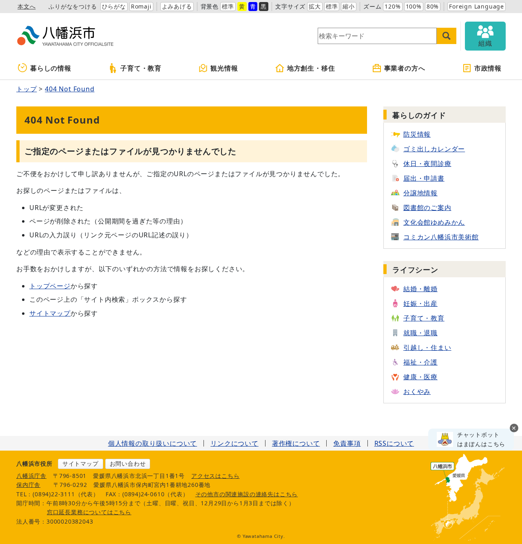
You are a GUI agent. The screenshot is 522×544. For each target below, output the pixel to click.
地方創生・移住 (311, 68)
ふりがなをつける (73, 6)
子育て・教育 (140, 68)
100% (414, 6)
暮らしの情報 (50, 68)
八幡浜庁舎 (31, 476)
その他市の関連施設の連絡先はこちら (246, 494)
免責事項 (347, 443)
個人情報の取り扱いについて (152, 443)
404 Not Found (69, 88)
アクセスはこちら (215, 476)
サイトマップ (50, 313)
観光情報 (224, 68)
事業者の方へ (404, 68)
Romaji (141, 6)
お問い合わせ (128, 463)
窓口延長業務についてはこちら (89, 512)
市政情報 (488, 68)
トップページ (50, 285)
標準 (228, 6)
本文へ (26, 6)
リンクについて (234, 443)
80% (433, 6)
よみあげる (177, 6)
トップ (26, 88)
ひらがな (114, 6)
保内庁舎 (28, 485)
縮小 (349, 6)
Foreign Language (476, 6)
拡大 (315, 6)
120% (392, 6)
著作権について (296, 443)
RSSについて (394, 443)
